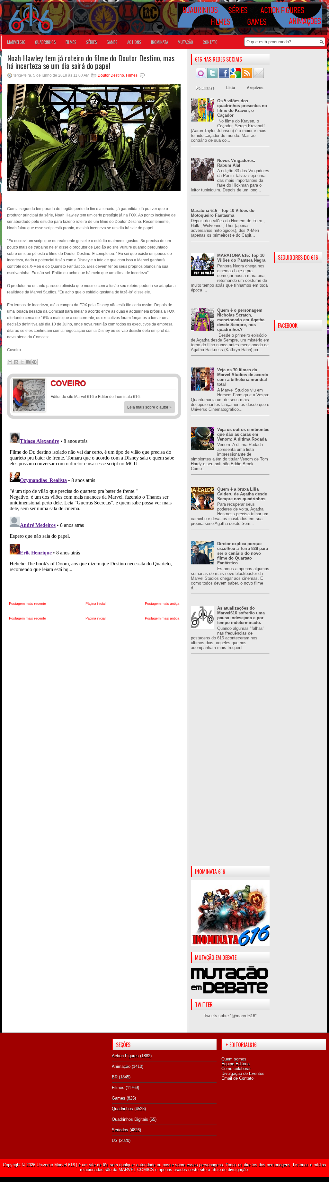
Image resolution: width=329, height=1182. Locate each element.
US (115, 1140)
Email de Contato (237, 1078)
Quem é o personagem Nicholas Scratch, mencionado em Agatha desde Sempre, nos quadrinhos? (240, 320)
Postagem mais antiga (162, 603)
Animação (121, 1066)
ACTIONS (134, 42)
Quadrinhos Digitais (130, 1119)
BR (115, 1077)
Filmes (132, 75)
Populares (205, 88)
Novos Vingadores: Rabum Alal (236, 163)
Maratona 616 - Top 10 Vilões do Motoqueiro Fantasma (222, 213)
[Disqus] (94, 510)
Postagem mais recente (27, 603)
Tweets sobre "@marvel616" (230, 1015)
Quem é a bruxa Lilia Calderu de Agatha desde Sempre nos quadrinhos (242, 494)
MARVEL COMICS (136, 1169)
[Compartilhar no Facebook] (28, 362)
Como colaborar (236, 1068)
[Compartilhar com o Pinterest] (34, 362)
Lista (230, 88)
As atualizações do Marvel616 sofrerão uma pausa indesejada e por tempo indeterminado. (241, 615)
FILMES (71, 42)
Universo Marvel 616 (56, 1164)
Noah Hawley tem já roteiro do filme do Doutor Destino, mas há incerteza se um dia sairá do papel (90, 61)
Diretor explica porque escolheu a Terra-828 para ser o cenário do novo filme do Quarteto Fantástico (242, 553)
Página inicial (95, 603)
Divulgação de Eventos (242, 1073)
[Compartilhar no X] (22, 362)
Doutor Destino (111, 75)
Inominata (159, 42)
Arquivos (255, 88)
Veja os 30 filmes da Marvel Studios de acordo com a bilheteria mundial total (242, 377)
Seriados (120, 1129)
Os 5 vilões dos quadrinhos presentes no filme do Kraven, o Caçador (242, 108)
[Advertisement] (230, 765)
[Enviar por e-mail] (10, 362)
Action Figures (125, 1055)
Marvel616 (16, 42)
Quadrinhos (122, 1108)
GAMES (112, 42)
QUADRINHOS (45, 42)
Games (118, 1098)
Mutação (185, 42)
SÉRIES (91, 42)
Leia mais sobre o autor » (149, 407)
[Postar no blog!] (16, 362)
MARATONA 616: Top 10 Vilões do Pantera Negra (241, 258)
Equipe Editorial (236, 1063)
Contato (210, 42)
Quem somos (233, 1059)
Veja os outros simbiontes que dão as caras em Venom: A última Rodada (243, 434)
